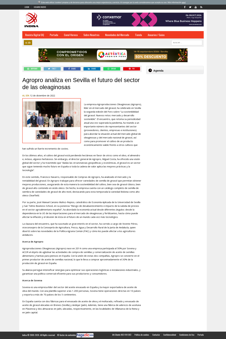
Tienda (138, 35)
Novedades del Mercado (117, 35)
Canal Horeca (71, 35)
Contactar (156, 334)
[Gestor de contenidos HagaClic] (85, 335)
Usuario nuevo (40, 7)
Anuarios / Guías (156, 35)
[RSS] (201, 7)
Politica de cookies (142, 334)
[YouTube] (195, 7)
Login (27, 7)
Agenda (158, 70)
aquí (184, 2)
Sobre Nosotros (91, 35)
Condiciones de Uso (186, 334)
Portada (54, 35)
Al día (25, 95)
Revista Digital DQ (34, 35)
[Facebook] (184, 7)
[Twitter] (190, 7)
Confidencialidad (169, 334)
